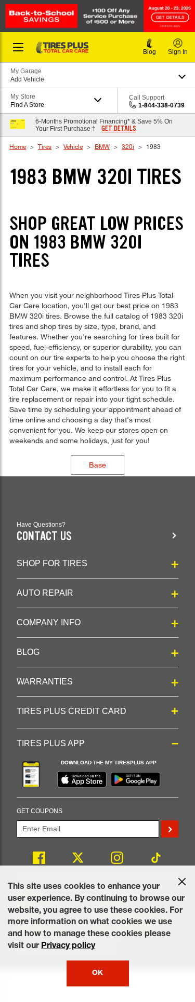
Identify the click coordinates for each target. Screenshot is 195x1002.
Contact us (44, 536)
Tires (44, 146)
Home (17, 146)
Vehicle (73, 146)
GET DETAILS (118, 128)
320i (128, 146)
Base (97, 464)
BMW (102, 146)
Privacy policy (68, 946)
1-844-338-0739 (161, 105)
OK (97, 973)
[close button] (182, 881)
